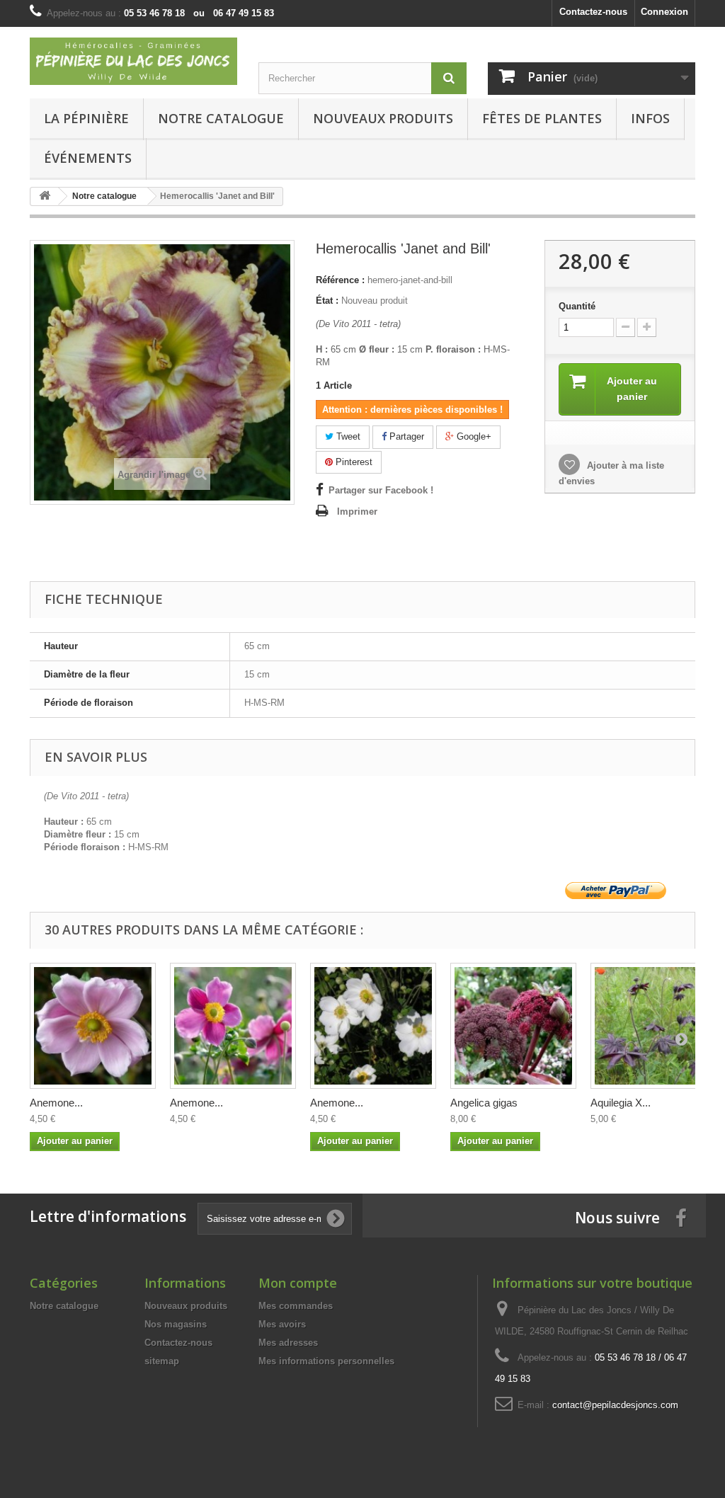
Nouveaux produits (185, 1305)
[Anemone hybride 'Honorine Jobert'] (373, 1026)
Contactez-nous (593, 11)
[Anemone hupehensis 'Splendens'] (233, 1026)
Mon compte (297, 1282)
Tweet (346, 436)
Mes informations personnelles (326, 1361)
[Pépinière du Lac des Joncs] (133, 61)
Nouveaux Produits (383, 118)
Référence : (340, 280)
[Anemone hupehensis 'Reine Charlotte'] (93, 1026)
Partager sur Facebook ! (381, 490)
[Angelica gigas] (513, 1026)
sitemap (161, 1361)
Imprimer (357, 511)
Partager (405, 436)
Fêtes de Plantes (542, 118)
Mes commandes (295, 1305)
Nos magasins (175, 1324)
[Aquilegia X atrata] (653, 1026)
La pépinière (86, 118)
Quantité (577, 306)
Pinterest (352, 462)
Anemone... (56, 1103)
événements (88, 157)
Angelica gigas (484, 1103)
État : (327, 300)
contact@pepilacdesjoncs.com (615, 1405)
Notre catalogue (221, 118)
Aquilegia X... (620, 1103)
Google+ (472, 436)
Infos (650, 118)
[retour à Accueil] (44, 196)
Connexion (664, 11)
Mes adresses (288, 1342)
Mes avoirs (282, 1324)
